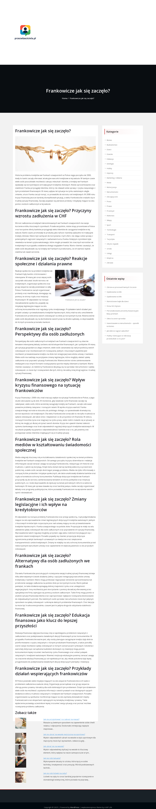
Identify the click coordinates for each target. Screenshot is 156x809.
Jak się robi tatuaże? (52, 758)
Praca (109, 201)
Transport (111, 234)
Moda (109, 182)
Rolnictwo (110, 215)
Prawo (109, 206)
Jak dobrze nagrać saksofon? (118, 331)
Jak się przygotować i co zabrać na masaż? (61, 719)
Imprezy (110, 173)
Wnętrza (110, 258)
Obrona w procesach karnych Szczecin (121, 287)
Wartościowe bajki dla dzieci (118, 301)
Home (64, 98)
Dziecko (110, 154)
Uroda (109, 248)
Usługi (109, 253)
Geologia (110, 164)
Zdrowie (110, 263)
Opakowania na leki (114, 292)
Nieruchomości (112, 192)
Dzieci (109, 149)
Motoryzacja (111, 187)
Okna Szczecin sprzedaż (116, 318)
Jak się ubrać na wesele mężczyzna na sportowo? (64, 734)
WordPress (74, 807)
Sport (109, 225)
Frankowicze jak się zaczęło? (82, 98)
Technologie (111, 230)
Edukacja (110, 159)
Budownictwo (112, 145)
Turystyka (111, 239)
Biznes (109, 140)
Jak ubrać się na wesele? (53, 746)
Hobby (109, 168)
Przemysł (110, 211)
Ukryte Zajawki (112, 244)
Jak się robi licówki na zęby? (55, 773)
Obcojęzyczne (112, 197)
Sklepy (109, 220)
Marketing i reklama (114, 178)
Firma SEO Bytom (113, 306)
